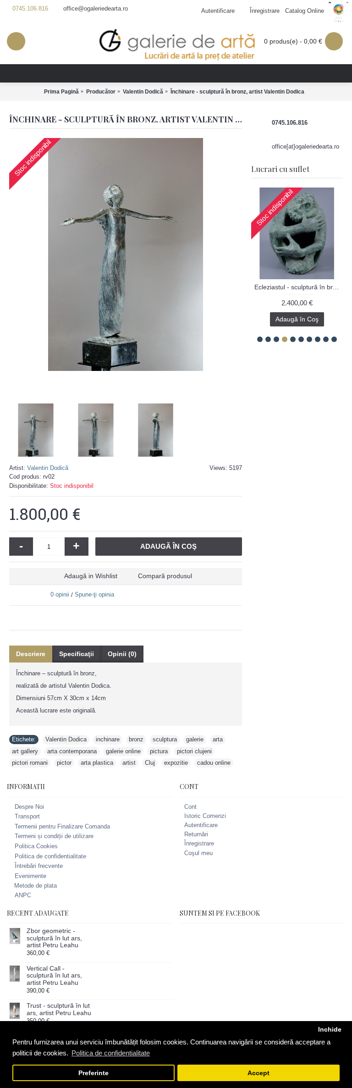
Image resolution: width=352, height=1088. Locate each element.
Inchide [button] (329, 1029)
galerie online (123, 751)
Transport (27, 816)
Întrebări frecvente (39, 865)
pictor (64, 762)
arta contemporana (72, 751)
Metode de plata (35, 885)
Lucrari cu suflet (280, 169)
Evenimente (30, 876)
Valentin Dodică (47, 467)
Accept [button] (259, 1073)
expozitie (176, 762)
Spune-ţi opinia (94, 594)
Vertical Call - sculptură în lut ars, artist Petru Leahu (54, 975)
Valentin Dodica (66, 739)
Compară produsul (165, 576)
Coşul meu (198, 853)
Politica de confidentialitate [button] (111, 1053)
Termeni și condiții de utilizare (54, 836)
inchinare (108, 739)
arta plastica (97, 762)
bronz (136, 739)
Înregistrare (199, 843)
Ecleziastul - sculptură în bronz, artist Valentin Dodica (298, 287)
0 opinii (59, 594)
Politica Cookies (36, 846)
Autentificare (201, 825)
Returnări (196, 834)
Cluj (150, 762)
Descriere (30, 653)
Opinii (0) (122, 653)
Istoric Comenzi (205, 815)
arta (218, 739)
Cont (190, 806)
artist (129, 762)
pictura (159, 751)
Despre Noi (29, 806)
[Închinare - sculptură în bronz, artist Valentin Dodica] (125, 254)
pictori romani (30, 762)
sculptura (165, 739)
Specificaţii (76, 653)
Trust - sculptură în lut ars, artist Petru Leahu (59, 1009)
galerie (195, 739)
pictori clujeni (194, 751)
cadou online (214, 762)
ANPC (23, 895)
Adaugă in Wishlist (90, 576)
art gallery (25, 751)
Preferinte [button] (93, 1073)
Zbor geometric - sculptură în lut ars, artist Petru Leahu (54, 938)
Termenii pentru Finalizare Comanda (62, 826)
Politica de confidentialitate (50, 856)
